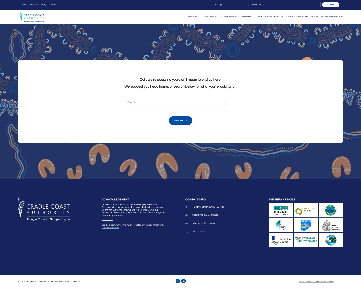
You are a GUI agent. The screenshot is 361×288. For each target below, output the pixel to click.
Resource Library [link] (38, 5)
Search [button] (330, 5)
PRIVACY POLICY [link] (73, 281)
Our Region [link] (208, 16)
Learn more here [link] (110, 227)
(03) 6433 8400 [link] (198, 231)
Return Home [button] (180, 120)
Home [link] (24, 5)
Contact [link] (53, 5)
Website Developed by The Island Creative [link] (316, 282)
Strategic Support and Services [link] (302, 16)
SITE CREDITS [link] (44, 281)
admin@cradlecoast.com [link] (203, 223)
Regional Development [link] (269, 16)
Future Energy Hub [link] (330, 16)
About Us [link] (192, 16)
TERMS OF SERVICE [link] (58, 281)
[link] (216, 5)
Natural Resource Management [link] (236, 16)
